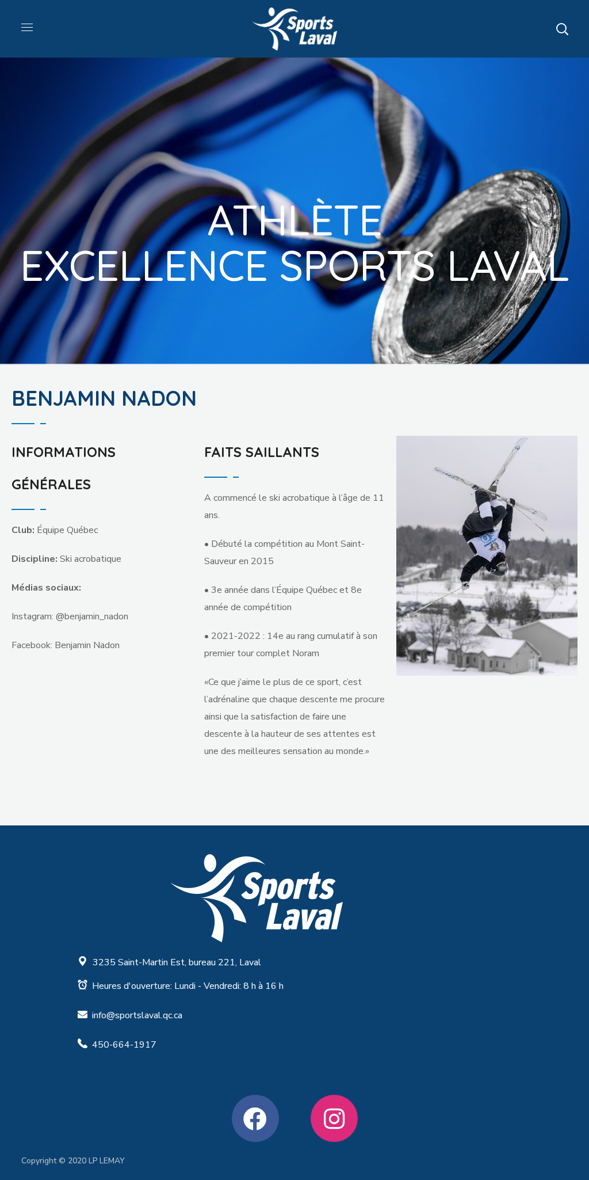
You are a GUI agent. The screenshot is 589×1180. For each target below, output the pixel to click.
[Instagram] (334, 1118)
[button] (562, 29)
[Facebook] (255, 1118)
